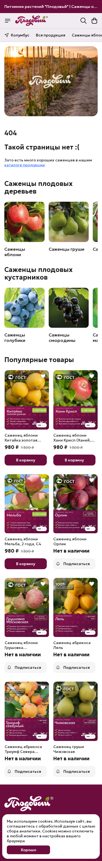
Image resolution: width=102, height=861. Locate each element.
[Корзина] (94, 20)
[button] (27, 399)
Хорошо (28, 849)
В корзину (25, 460)
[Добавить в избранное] (43, 376)
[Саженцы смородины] (69, 308)
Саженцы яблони (14, 251)
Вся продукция (50, 35)
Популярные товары (39, 360)
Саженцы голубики (14, 337)
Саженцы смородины (62, 337)
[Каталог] (7, 20)
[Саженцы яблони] (24, 222)
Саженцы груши (66, 249)
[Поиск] (83, 20)
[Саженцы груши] (69, 222)
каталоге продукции (24, 165)
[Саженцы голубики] (24, 308)
